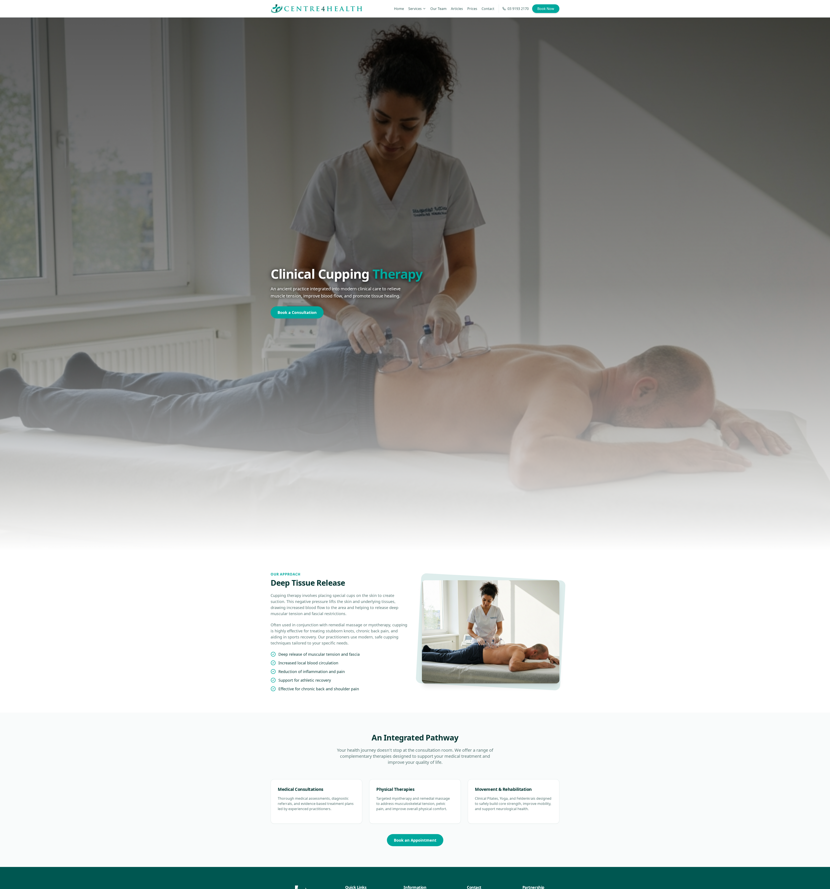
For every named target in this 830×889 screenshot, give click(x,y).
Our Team (438, 8)
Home (399, 8)
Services (415, 8)
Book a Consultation (297, 312)
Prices (472, 8)
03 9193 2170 (518, 8)
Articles (457, 8)
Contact (488, 8)
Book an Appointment (415, 840)
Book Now (545, 8)
